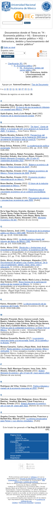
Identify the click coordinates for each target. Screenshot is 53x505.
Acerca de (18, 437)
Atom (44, 51)
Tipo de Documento (40, 84)
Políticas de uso (20, 438)
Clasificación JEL (15, 63)
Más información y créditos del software (30, 481)
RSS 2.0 (43, 56)
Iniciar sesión (15, 456)
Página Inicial (15, 435)
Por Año (18, 445)
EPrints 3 (34, 477)
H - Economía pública (23, 66)
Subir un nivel (9, 47)
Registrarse (15, 458)
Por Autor (18, 444)
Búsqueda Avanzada (22, 452)
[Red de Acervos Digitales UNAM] (26, 466)
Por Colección (20, 449)
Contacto (38, 502)
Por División (19, 450)
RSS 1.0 (43, 54)
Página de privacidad (26, 502)
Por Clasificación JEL (22, 447)
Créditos (15, 502)
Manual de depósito (22, 440)
